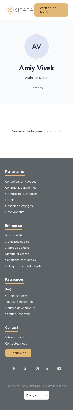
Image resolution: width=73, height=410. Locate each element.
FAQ (8, 289)
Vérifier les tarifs (48, 10)
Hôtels (9, 200)
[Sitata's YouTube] (59, 369)
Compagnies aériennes (21, 187)
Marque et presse (17, 254)
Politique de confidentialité (23, 266)
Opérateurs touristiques (21, 194)
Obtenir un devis (16, 295)
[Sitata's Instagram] (36, 369)
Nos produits (14, 235)
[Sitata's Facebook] (14, 369)
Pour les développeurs (20, 308)
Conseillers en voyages (21, 181)
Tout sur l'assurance (19, 301)
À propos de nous (17, 247)
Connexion (18, 353)
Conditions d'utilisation (20, 260)
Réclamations (14, 337)
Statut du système (18, 314)
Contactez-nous (16, 343)
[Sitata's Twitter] (25, 369)
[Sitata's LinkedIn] (48, 369)
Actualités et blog (17, 241)
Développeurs (14, 212)
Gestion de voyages (19, 206)
